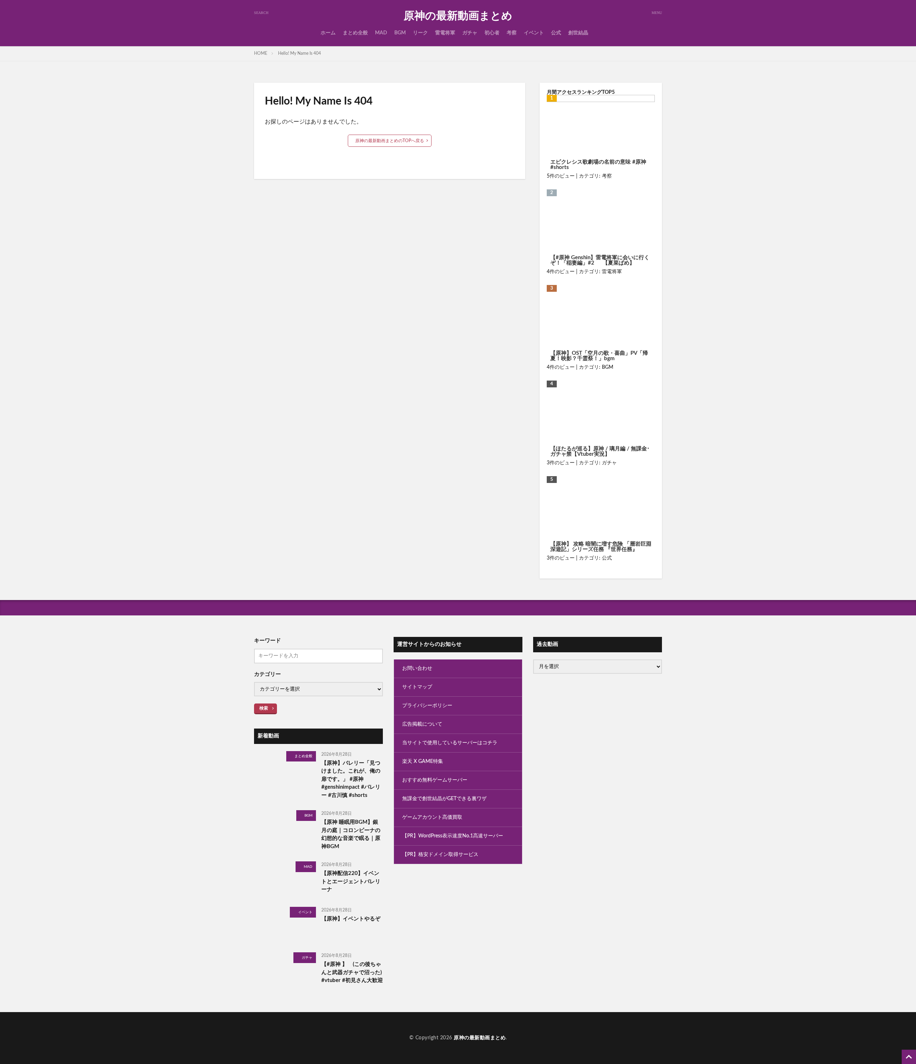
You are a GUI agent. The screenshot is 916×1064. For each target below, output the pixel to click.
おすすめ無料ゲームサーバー (434, 780)
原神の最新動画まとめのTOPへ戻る (389, 141)
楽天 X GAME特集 (422, 761)
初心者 (492, 32)
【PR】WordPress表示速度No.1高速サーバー (452, 835)
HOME (260, 53)
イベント (534, 32)
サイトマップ (417, 687)
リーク (420, 32)
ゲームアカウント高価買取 (432, 817)
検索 (263, 708)
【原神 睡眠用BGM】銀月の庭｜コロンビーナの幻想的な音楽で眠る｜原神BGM (350, 834)
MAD (381, 32)
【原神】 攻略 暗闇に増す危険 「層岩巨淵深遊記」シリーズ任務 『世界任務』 (600, 546)
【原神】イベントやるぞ (350, 919)
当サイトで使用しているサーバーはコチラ (449, 742)
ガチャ (469, 32)
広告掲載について (422, 724)
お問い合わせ (417, 668)
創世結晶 (578, 32)
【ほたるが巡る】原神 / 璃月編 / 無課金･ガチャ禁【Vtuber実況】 (600, 451)
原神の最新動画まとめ (458, 16)
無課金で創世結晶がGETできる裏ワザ (444, 798)
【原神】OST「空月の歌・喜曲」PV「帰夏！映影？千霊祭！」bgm (599, 355)
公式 (556, 32)
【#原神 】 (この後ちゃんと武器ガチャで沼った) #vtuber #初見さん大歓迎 (352, 972)
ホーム (328, 32)
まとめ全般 (355, 32)
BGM (400, 32)
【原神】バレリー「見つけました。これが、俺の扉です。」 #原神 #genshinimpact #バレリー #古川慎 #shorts (350, 779)
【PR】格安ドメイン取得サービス (440, 854)
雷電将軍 (445, 32)
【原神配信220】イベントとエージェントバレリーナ (350, 881)
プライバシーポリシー (427, 705)
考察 (512, 32)
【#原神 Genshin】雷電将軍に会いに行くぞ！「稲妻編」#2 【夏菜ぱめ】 (599, 260)
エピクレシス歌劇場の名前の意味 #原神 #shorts (598, 164)
